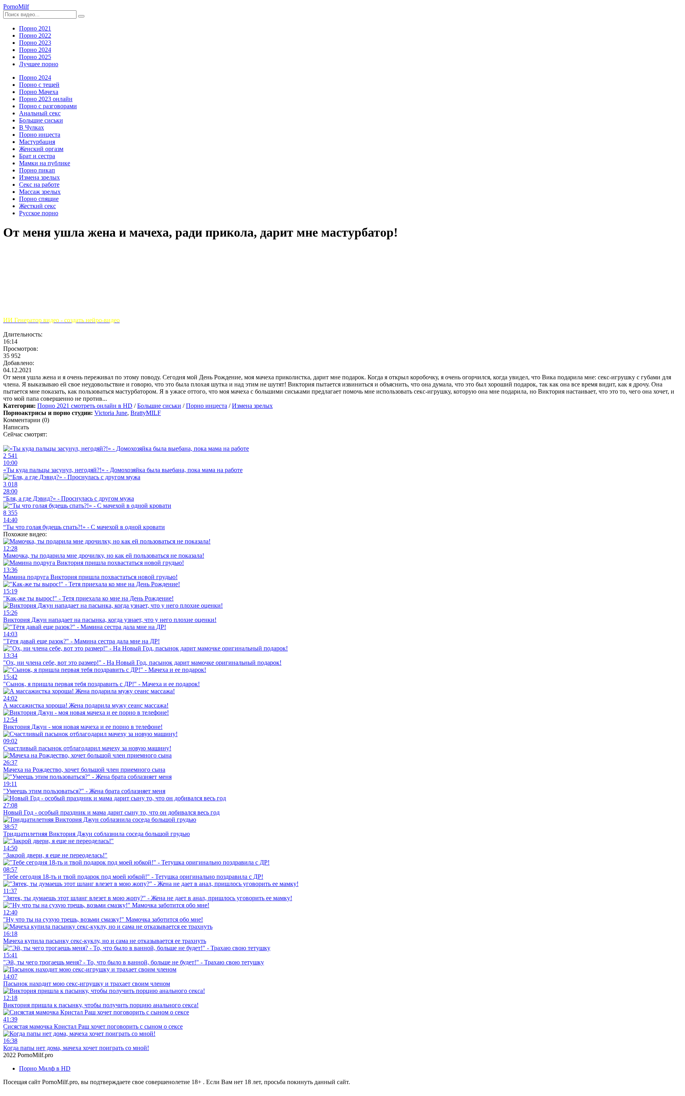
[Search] (81, 16)
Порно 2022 (35, 35)
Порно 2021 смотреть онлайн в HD (84, 405)
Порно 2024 (35, 49)
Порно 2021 (35, 28)
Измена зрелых (252, 405)
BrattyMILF (145, 412)
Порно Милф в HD (45, 1068)
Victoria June (110, 412)
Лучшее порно (38, 64)
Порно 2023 (35, 42)
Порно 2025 (35, 57)
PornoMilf (16, 6)
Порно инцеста (206, 405)
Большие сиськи (159, 405)
